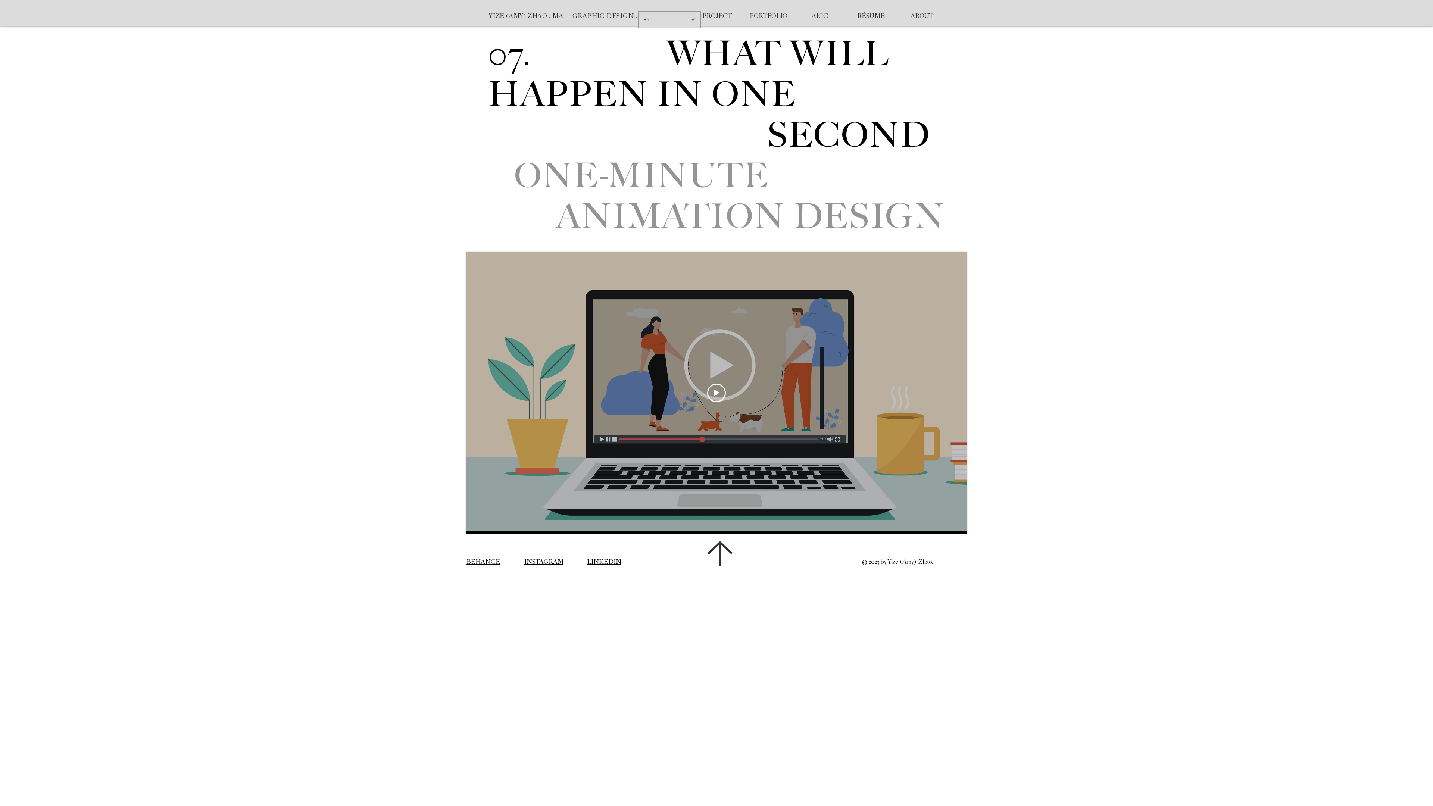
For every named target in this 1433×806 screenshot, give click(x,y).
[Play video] (716, 393)
